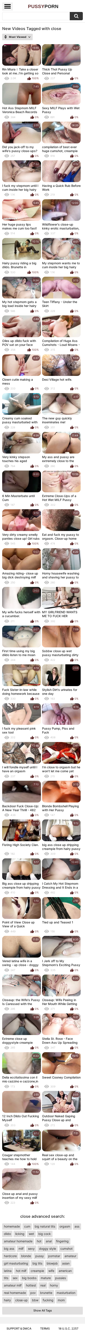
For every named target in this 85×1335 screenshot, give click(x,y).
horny (54, 1285)
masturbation (66, 1293)
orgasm (65, 1226)
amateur (70, 1256)
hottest (31, 1285)
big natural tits (45, 1226)
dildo (7, 1234)
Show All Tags (42, 1310)
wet (31, 1234)
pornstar (54, 1256)
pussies (60, 1278)
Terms (45, 1328)
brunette (46, 1293)
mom (61, 1300)
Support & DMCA (19, 1328)
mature (46, 1278)
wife (51, 1271)
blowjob (52, 1263)
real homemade (15, 1293)
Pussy (43, 6)
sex (15, 1278)
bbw (35, 1300)
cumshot (66, 1248)
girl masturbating (16, 1263)
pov (33, 1293)
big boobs (29, 1278)
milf (21, 1248)
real (43, 1285)
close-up (21, 1300)
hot (39, 1241)
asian (66, 1263)
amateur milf (13, 1285)
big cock (44, 1234)
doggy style (47, 1248)
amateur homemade (18, 1241)
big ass (9, 1248)
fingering (62, 1241)
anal (49, 1241)
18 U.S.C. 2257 (68, 1328)
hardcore (10, 1256)
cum (27, 1226)
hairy (7, 1300)
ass (77, 1226)
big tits (37, 1263)
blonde (26, 1256)
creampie (37, 1271)
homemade (12, 1226)
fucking (48, 1300)
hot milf (21, 1271)
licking (19, 1234)
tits (6, 1278)
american (65, 1271)
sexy (31, 1248)
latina (8, 1271)
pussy (39, 1256)
